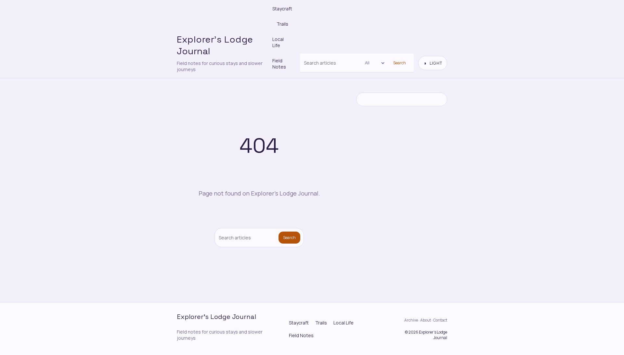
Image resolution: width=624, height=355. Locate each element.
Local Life (278, 42)
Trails (282, 24)
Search (399, 63)
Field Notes (279, 63)
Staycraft (282, 9)
